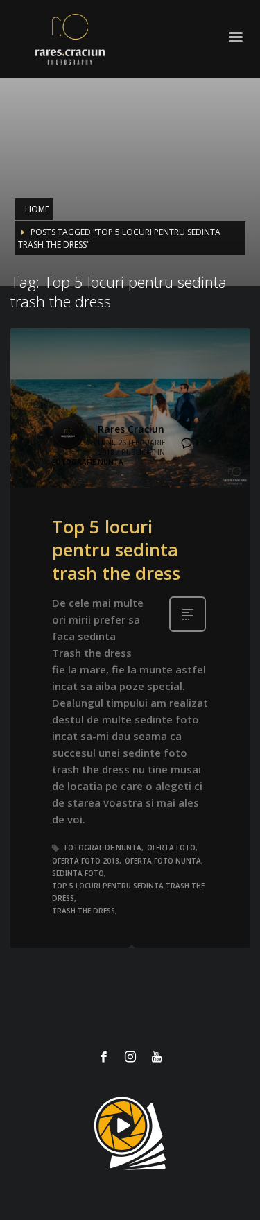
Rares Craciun (131, 429)
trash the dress (83, 911)
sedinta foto (78, 873)
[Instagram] (130, 1056)
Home (37, 209)
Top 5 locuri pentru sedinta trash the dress (116, 550)
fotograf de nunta (102, 847)
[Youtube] (157, 1056)
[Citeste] (187, 630)
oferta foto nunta (163, 861)
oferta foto (171, 847)
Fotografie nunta (87, 462)
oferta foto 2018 (85, 861)
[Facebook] (104, 1056)
